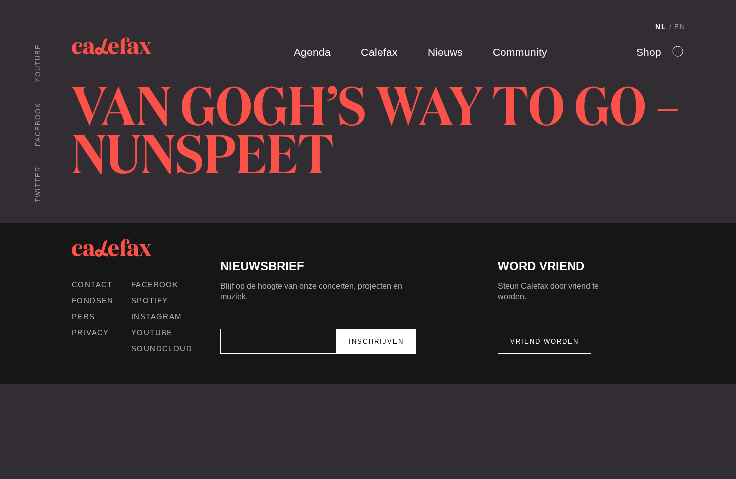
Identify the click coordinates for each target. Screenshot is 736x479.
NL (661, 27)
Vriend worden (544, 341)
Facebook (38, 124)
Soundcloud (161, 348)
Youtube (38, 63)
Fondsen (93, 300)
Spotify (149, 300)
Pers (83, 316)
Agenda (312, 52)
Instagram (156, 316)
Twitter (38, 184)
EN (680, 27)
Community (520, 52)
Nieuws (445, 52)
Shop (648, 52)
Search (679, 52)
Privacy (90, 332)
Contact (92, 284)
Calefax (379, 52)
